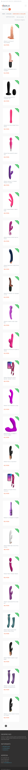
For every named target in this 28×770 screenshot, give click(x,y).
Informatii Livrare (6, 746)
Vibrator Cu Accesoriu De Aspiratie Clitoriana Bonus (9, 686)
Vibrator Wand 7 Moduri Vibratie (11, 573)
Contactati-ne (5, 749)
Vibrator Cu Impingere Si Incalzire (11, 517)
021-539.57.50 (10, 1)
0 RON (6, 9)
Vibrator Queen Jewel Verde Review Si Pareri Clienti (10, 630)
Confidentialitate (6, 748)
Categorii (8, 13)
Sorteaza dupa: (10, 16)
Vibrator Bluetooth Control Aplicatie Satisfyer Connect (10, 378)
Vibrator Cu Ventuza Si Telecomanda (9, 41)
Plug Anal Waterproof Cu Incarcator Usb (9, 98)
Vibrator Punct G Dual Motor (10, 461)
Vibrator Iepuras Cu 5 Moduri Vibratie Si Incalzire (10, 182)
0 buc (3, 9)
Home (3, 13)
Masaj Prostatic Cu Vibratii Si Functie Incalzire (10, 434)
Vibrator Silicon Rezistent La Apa (11, 405)
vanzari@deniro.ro (8, 762)
